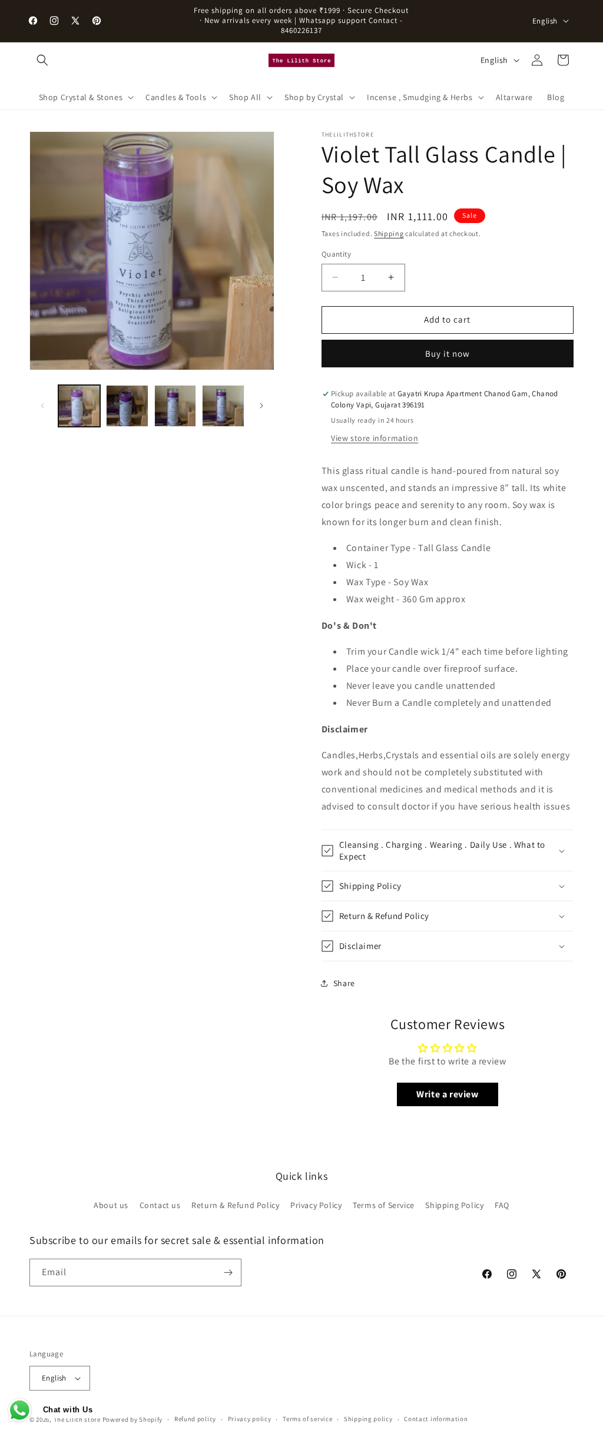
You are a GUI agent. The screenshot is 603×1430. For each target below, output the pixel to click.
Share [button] (344, 983)
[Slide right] (261, 406)
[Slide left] (42, 406)
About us (111, 1205)
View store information (374, 438)
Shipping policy (368, 1419)
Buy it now (447, 353)
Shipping (389, 233)
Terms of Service (384, 1205)
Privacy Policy (316, 1205)
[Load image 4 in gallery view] (223, 406)
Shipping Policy (454, 1205)
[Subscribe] (228, 1272)
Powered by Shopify (132, 1419)
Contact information (436, 1419)
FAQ (502, 1205)
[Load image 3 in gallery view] (175, 406)
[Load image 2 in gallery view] (127, 406)
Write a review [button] (447, 1094)
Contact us (160, 1205)
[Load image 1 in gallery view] (79, 406)
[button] (42, 60)
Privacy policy (249, 1419)
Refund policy (195, 1419)
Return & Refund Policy (235, 1205)
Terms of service (307, 1419)
